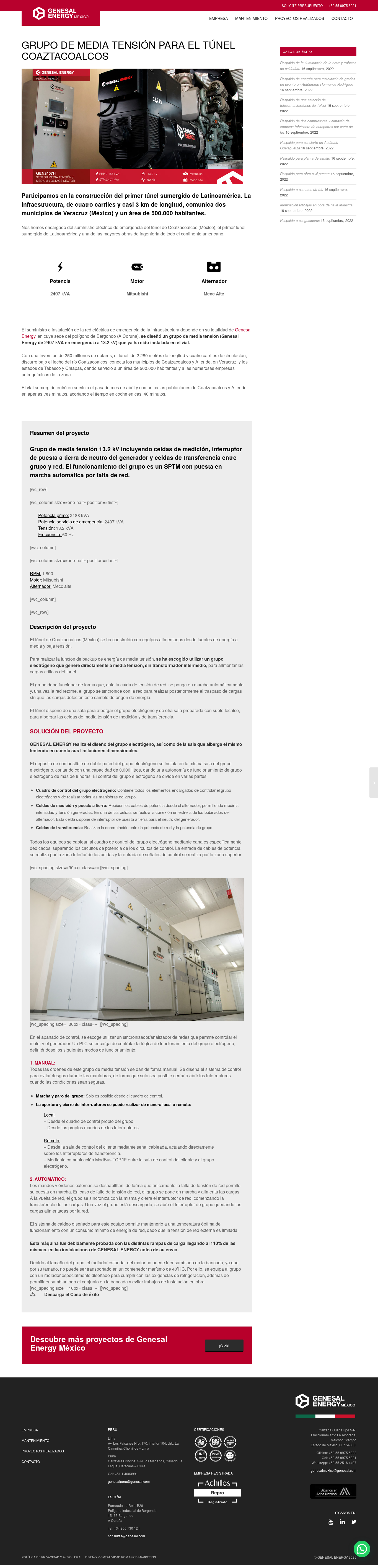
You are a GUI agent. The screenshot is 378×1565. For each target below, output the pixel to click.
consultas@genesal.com (126, 1535)
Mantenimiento (35, 1440)
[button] (362, 1549)
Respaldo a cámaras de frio (301, 189)
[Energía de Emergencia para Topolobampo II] (373, 782)
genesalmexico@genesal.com (333, 1470)
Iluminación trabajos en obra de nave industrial (316, 205)
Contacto (31, 1461)
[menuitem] (218, 18)
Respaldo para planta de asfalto (305, 158)
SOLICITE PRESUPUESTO (302, 5)
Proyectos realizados (43, 1451)
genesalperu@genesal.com (129, 1481)
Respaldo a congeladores (300, 220)
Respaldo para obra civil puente (305, 173)
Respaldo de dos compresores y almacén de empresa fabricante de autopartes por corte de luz (316, 126)
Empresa (30, 1430)
